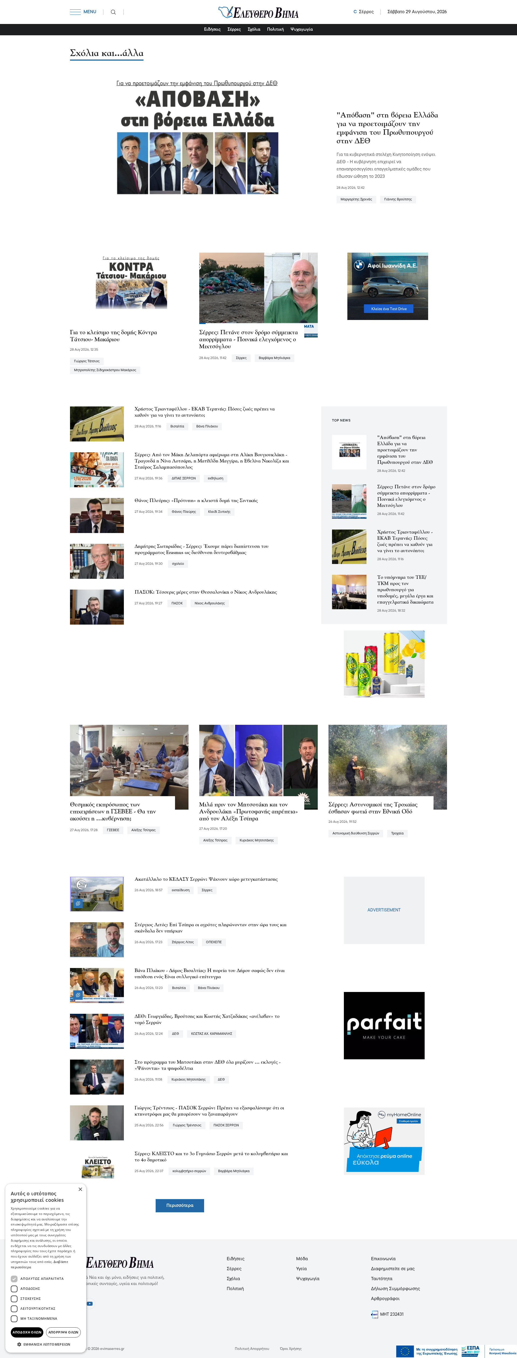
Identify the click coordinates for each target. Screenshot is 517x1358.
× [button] (80, 1190)
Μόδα (302, 1259)
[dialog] (45, 1268)
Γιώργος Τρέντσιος (187, 1125)
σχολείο (178, 564)
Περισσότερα (179, 1205)
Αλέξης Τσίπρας (143, 830)
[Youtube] (89, 1303)
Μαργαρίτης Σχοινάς (356, 199)
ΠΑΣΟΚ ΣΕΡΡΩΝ (226, 1125)
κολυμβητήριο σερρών (189, 1171)
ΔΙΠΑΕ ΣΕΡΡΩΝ (184, 478)
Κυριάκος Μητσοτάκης (257, 840)
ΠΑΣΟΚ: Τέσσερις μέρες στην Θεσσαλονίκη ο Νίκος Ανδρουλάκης (206, 592)
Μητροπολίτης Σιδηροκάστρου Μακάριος (105, 370)
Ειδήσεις (212, 29)
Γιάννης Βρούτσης (398, 199)
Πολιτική (275, 29)
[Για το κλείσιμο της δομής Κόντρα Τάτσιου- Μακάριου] (129, 295)
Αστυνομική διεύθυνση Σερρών (356, 833)
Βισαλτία (177, 426)
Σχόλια (254, 29)
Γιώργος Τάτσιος (87, 361)
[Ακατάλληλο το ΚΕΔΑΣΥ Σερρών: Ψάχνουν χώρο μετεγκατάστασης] (97, 894)
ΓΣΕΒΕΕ (113, 830)
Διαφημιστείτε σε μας (393, 1269)
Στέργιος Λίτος (183, 942)
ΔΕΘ (175, 1034)
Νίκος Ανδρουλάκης (210, 603)
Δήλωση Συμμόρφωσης (395, 1289)
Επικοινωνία (383, 1259)
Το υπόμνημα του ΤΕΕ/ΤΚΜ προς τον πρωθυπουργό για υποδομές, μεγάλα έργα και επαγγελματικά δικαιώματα (405, 590)
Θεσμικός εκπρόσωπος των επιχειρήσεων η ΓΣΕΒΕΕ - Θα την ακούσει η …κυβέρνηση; (113, 812)
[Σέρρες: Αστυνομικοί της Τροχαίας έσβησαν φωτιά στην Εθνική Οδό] (388, 767)
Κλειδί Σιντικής (219, 512)
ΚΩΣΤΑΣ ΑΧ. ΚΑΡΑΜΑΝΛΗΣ (211, 1034)
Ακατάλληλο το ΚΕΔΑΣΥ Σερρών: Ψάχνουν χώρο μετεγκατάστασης (206, 879)
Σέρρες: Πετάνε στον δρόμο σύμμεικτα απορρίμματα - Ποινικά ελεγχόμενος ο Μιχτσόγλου (248, 340)
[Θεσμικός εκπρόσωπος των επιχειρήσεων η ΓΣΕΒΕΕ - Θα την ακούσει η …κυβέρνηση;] (129, 767)
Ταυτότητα (381, 1279)
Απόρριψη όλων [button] (63, 1332)
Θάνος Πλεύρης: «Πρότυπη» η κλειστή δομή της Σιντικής (196, 501)
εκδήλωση (215, 478)
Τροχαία (397, 833)
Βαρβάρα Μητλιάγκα (274, 358)
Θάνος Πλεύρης (184, 512)
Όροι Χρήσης (291, 1349)
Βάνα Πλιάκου (207, 426)
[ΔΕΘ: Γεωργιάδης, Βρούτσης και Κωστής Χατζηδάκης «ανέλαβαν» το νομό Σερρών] (97, 1031)
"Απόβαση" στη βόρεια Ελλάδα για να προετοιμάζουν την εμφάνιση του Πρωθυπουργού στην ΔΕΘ (405, 450)
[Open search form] (113, 12)
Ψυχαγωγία (302, 29)
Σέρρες (234, 29)
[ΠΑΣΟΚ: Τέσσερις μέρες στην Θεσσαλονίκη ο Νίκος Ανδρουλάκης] (97, 607)
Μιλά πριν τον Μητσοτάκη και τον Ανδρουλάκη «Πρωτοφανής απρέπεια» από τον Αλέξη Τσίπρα (248, 812)
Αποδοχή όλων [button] (27, 1332)
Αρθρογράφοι (385, 1299)
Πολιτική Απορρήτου (252, 1349)
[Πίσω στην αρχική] (258, 12)
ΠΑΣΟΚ (177, 603)
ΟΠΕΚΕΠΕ (214, 942)
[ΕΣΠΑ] (456, 1351)
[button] (46, 1344)
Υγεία (301, 1269)
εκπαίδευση (181, 890)
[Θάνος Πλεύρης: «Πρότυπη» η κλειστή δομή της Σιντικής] (97, 515)
